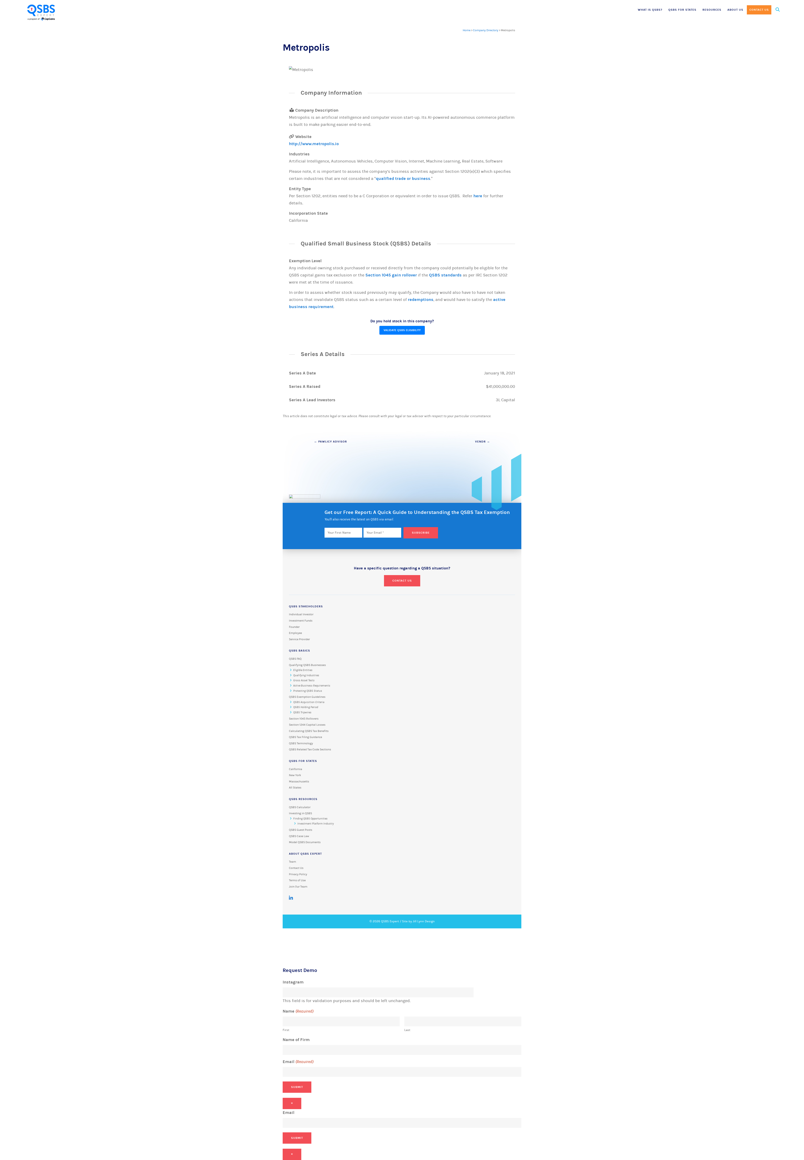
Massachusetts (299, 781)
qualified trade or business (403, 178)
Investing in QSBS (300, 813)
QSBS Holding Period (305, 707)
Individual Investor (301, 614)
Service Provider (299, 639)
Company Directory (485, 30)
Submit (297, 1087)
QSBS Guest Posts (300, 830)
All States (295, 787)
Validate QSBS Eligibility (402, 330)
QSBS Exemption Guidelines (307, 697)
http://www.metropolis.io (314, 143)
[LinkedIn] (291, 898)
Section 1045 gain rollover (391, 275)
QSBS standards (445, 275)
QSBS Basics (299, 650)
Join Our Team (298, 886)
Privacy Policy (298, 874)
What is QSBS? (650, 10)
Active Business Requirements (311, 685)
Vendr (482, 441)
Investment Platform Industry (315, 823)
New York (295, 775)
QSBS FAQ (295, 659)
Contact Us (759, 10)
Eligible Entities (302, 670)
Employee (295, 633)
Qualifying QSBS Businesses (307, 665)
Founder (294, 627)
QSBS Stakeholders (306, 606)
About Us (735, 10)
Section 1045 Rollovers (303, 718)
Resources (711, 10)
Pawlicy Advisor (330, 441)
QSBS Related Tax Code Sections (310, 749)
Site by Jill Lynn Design (418, 921)
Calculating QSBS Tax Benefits (309, 731)
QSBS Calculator (300, 807)
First (286, 1030)
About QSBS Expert (305, 853)
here (477, 196)
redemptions (420, 299)
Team (292, 861)
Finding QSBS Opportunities (310, 818)
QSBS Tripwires (302, 712)
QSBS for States (682, 10)
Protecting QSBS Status (307, 691)
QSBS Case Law (299, 836)
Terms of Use (297, 880)
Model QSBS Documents (305, 842)
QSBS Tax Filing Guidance (305, 737)
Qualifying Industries (306, 675)
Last (407, 1030)
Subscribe (421, 532)
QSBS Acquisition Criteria (308, 702)
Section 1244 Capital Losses (307, 724)
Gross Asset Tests (303, 680)
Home (466, 30)
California (295, 769)
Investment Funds (300, 620)
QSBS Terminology (301, 743)
